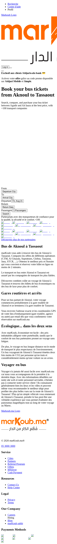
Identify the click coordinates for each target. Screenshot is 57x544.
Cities (10, 458)
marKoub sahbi (15, 523)
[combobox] (10, 67)
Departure (6, 200)
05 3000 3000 (8, 446)
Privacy (11, 499)
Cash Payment (15, 472)
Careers (11, 515)
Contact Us (13, 484)
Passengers (6, 210)
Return (4, 204)
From (4, 188)
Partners (12, 461)
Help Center (14, 487)
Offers (11, 466)
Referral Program (16, 464)
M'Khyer (12, 469)
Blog (10, 520)
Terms (11, 502)
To (2, 194)
